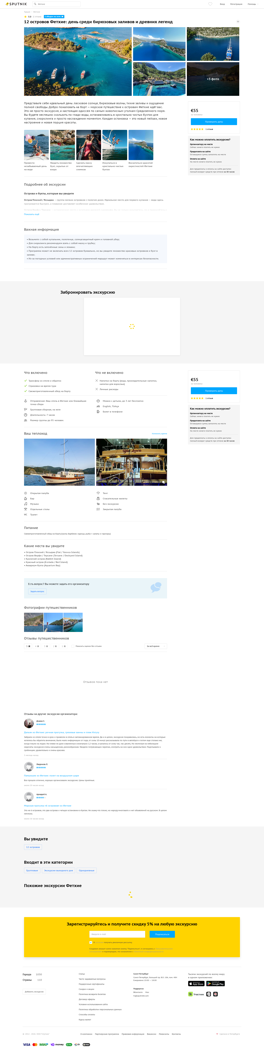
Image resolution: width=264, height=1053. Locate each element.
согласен (99, 942)
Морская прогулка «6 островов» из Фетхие (47, 805)
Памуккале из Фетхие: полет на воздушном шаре (51, 775)
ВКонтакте (138, 992)
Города (32, 974)
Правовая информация (133, 1034)
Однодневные (86, 870)
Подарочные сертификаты (91, 984)
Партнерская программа (107, 1034)
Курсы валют (85, 1019)
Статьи (82, 974)
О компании (86, 1034)
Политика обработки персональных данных (100, 1009)
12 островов (33, 847)
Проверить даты (214, 121)
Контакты (176, 1034)
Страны (32, 979)
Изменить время (159, 433)
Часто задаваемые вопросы (92, 979)
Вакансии (151, 1034)
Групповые (32, 870)
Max (147, 992)
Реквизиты (164, 1034)
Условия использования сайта (93, 1004)
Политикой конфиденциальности (148, 951)
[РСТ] (215, 994)
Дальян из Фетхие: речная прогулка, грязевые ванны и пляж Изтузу (61, 732)
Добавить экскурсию (34, 992)
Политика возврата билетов (92, 994)
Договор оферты (87, 999)
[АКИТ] (208, 994)
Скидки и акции (86, 989)
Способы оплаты (87, 1014)
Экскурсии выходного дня (58, 870)
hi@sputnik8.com (141, 996)
